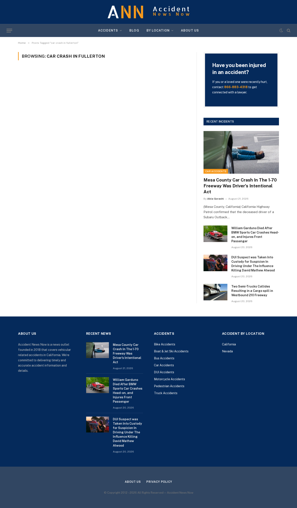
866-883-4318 (236, 87)
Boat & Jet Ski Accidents (171, 351)
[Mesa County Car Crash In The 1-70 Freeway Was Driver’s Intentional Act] (241, 152)
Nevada (227, 351)
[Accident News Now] (148, 12)
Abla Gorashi (215, 198)
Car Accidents (215, 171)
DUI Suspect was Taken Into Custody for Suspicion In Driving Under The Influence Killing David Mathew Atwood (253, 264)
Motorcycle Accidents (169, 379)
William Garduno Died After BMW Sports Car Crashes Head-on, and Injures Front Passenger (255, 234)
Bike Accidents (164, 344)
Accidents (108, 30)
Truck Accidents (165, 393)
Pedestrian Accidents (169, 386)
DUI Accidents (164, 372)
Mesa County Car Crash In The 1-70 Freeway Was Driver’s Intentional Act (240, 185)
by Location (158, 30)
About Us (190, 30)
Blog (134, 30)
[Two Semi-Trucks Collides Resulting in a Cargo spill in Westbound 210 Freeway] (215, 292)
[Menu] (9, 30)
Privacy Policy (159, 481)
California (229, 344)
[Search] (288, 30)
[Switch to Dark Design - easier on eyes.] (281, 30)
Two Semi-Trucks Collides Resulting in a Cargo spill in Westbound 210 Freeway (252, 291)
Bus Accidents (164, 358)
